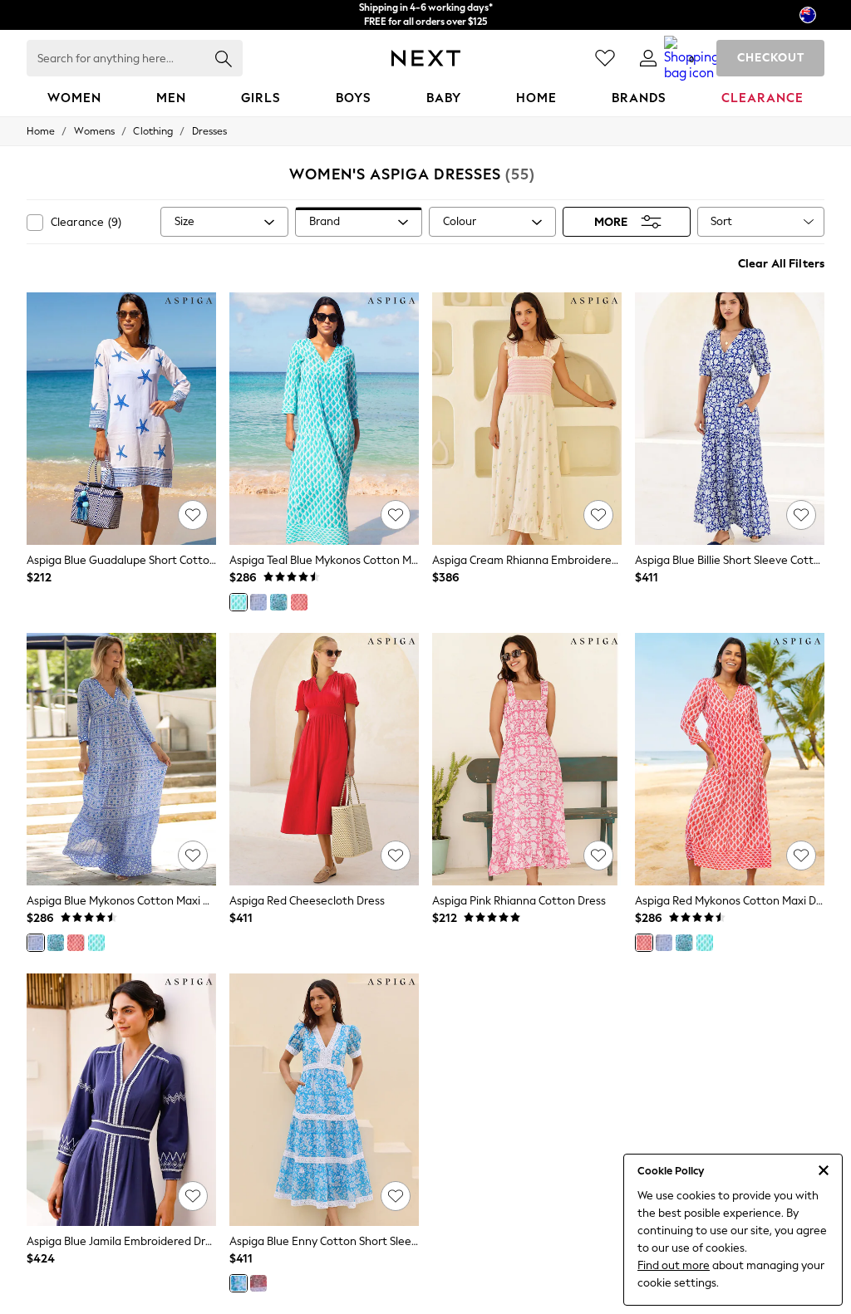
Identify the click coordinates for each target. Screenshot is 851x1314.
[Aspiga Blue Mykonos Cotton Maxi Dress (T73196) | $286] (121, 759)
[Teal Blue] (238, 602)
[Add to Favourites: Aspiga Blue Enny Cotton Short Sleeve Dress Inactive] (395, 1196)
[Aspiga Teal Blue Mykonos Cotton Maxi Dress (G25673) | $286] (324, 418)
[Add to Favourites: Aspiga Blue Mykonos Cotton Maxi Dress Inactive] (193, 855)
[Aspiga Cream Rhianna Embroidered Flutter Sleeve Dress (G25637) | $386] (527, 418)
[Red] (299, 602)
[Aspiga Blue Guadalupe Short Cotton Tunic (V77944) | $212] (121, 418)
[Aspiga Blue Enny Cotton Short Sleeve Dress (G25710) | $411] (324, 1099)
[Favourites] (605, 58)
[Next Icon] (425, 58)
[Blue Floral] (278, 602)
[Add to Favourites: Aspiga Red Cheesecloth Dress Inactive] (395, 855)
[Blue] (258, 602)
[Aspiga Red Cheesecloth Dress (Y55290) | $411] (324, 759)
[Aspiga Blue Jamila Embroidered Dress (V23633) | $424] (121, 1099)
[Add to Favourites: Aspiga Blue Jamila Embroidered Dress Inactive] (193, 1196)
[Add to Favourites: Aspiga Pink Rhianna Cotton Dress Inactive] (598, 855)
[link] (648, 58)
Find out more (673, 1265)
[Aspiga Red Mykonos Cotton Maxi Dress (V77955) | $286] (729, 759)
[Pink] (258, 1283)
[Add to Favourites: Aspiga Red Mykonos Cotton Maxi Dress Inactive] (801, 855)
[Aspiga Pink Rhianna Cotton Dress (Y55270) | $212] (527, 759)
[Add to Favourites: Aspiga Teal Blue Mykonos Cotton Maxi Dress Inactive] (395, 515)
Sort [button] (721, 221)
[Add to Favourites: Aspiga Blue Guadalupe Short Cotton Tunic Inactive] (193, 515)
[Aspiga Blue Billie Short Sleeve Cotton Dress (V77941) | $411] (729, 418)
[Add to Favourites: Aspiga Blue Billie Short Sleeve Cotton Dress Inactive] (801, 515)
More (610, 222)
